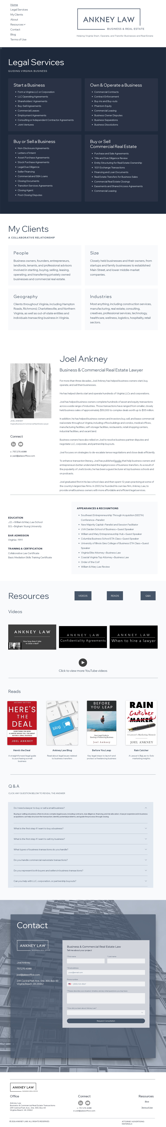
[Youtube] (20, 444)
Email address (73, 968)
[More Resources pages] (24, 24)
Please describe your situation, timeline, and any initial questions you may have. (97, 991)
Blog (147, 1101)
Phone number (72, 979)
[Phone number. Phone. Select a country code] (70, 984)
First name (71, 956)
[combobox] (106, 1012)
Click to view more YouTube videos (83, 671)
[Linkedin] (13, 444)
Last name (111, 956)
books (118, 460)
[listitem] (32, 637)
